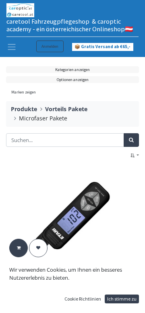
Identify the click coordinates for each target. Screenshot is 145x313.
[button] (134, 155)
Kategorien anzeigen (72, 69)
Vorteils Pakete (66, 109)
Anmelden (49, 46)
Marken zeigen (23, 92)
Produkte (24, 109)
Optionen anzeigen (73, 79)
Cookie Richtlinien (82, 299)
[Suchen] (131, 140)
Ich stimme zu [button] (122, 299)
